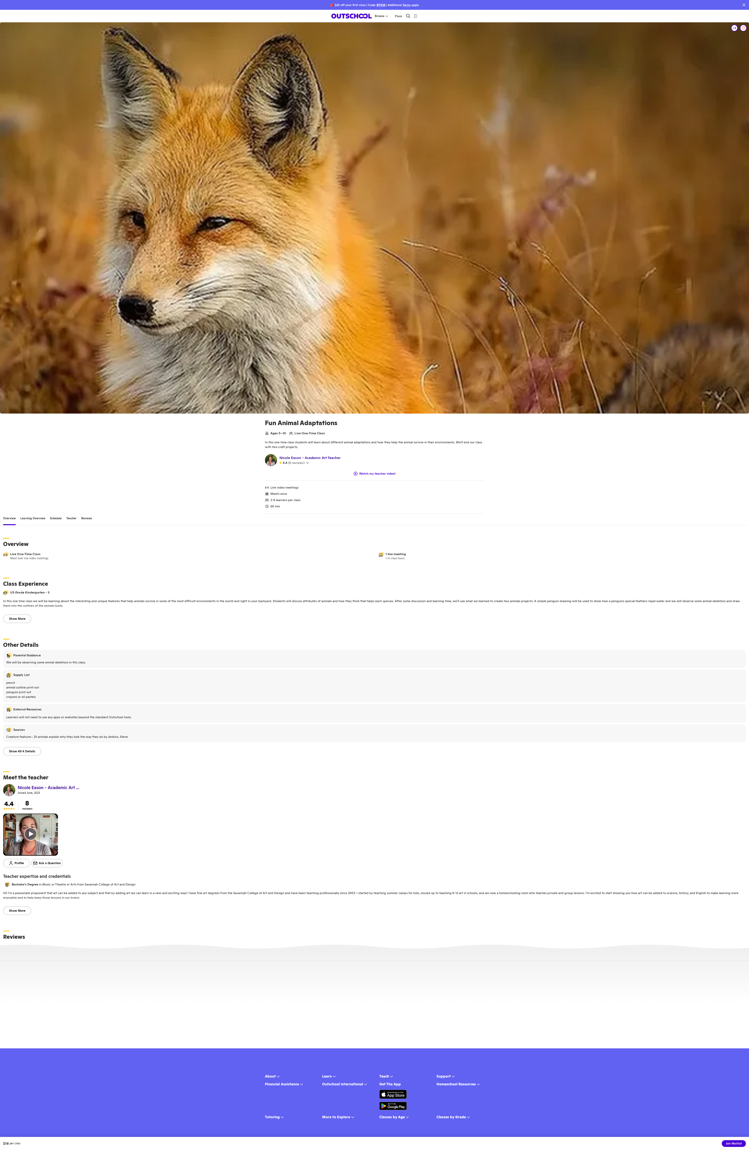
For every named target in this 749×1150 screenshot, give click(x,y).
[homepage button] (351, 16)
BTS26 (381, 5)
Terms (407, 5)
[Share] (734, 28)
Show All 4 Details (22, 751)
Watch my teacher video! (377, 474)
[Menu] (415, 16)
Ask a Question (50, 863)
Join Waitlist (734, 1143)
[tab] (9, 518)
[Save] (743, 28)
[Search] (408, 16)
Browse (379, 16)
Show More (17, 619)
